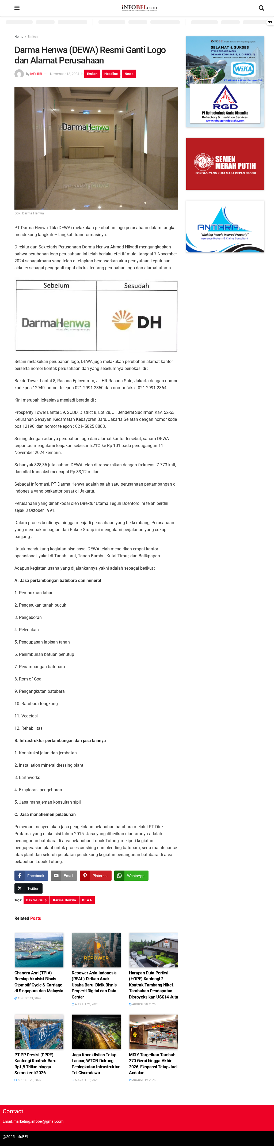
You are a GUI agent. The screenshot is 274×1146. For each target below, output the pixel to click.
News (129, 74)
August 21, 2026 (29, 998)
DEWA (87, 900)
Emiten (33, 37)
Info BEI (36, 74)
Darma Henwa (64, 900)
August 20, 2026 (143, 1004)
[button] (225, 81)
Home (18, 37)
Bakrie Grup (36, 900)
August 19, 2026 (86, 1080)
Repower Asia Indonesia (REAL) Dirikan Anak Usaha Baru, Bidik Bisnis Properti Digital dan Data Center (94, 985)
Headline (111, 74)
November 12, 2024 (64, 74)
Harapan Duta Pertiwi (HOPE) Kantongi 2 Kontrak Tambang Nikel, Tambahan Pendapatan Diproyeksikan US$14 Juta (153, 985)
